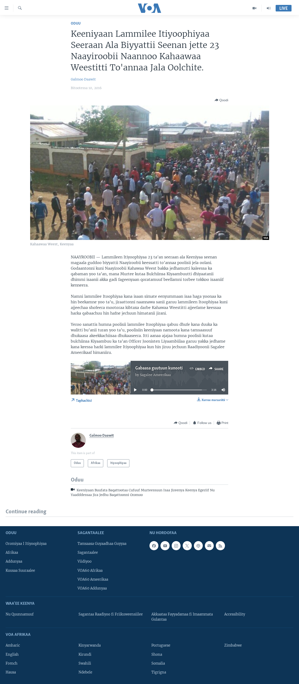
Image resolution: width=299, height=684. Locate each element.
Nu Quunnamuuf (20, 614)
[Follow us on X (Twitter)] (187, 545)
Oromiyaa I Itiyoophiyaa (26, 544)
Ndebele (85, 672)
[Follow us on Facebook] (154, 545)
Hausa (11, 672)
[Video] (254, 8)
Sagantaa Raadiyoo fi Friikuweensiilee (110, 614)
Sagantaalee (88, 552)
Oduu (76, 23)
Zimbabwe (233, 645)
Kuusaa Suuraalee (20, 570)
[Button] (221, 100)
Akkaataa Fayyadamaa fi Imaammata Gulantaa (182, 617)
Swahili (84, 663)
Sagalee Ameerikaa (155, 375)
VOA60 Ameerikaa (93, 579)
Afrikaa (12, 552)
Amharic (13, 645)
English (12, 654)
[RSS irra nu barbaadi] (220, 545)
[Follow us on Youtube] (164, 545)
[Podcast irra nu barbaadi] (198, 545)
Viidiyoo (85, 561)
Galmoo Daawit (83, 79)
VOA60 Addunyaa (92, 588)
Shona (156, 654)
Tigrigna (158, 672)
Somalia (158, 663)
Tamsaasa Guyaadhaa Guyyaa (102, 544)
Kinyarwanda (89, 645)
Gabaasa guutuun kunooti (159, 368)
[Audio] (269, 8)
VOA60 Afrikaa (90, 570)
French (12, 663)
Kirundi (84, 654)
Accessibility (234, 614)
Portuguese (160, 645)
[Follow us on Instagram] (176, 545)
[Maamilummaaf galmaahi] (209, 545)
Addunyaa (14, 561)
